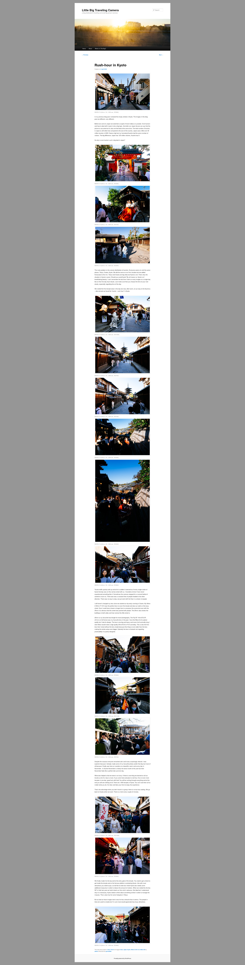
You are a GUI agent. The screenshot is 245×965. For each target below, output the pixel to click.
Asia (108, 949)
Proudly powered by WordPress (122, 958)
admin (96, 951)
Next (161, 55)
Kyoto (128, 949)
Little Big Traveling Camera (100, 10)
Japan (125, 949)
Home (84, 48)
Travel (112, 949)
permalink (108, 951)
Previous (85, 55)
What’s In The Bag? (100, 48)
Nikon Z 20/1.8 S (135, 949)
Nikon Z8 (142, 949)
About (90, 48)
